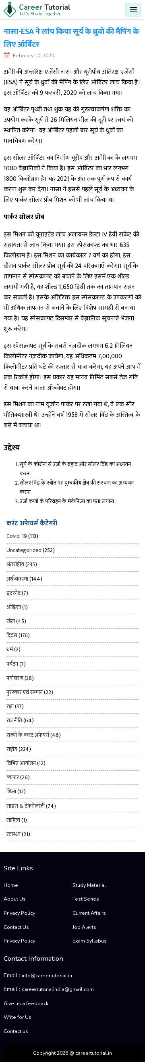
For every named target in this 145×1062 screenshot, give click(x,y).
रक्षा (10, 706)
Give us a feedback (26, 1003)
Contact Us (16, 927)
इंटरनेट (13, 593)
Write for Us (17, 1017)
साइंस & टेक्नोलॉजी (25, 806)
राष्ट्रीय (11, 749)
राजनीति (14, 720)
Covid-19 (16, 536)
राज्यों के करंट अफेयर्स (27, 735)
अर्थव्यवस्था (17, 578)
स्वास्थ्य (13, 834)
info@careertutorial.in (47, 975)
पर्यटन (12, 664)
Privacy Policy (19, 913)
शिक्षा (11, 791)
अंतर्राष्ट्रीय (15, 564)
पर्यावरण (14, 678)
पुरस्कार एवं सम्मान (24, 692)
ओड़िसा (13, 607)
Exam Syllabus (89, 941)
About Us (15, 899)
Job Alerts (84, 927)
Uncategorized (23, 550)
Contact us (16, 1031)
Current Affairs (89, 913)
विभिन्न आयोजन (21, 763)
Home (11, 885)
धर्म (9, 649)
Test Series (85, 899)
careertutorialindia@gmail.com (58, 989)
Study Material (89, 885)
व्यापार (12, 777)
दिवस (11, 635)
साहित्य (13, 820)
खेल (10, 621)
